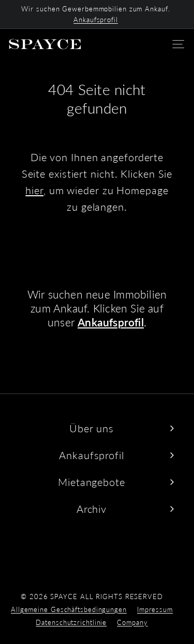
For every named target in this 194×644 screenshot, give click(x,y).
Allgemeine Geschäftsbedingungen (69, 609)
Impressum (155, 609)
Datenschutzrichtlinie (71, 622)
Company (132, 622)
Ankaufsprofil (95, 19)
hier (34, 190)
